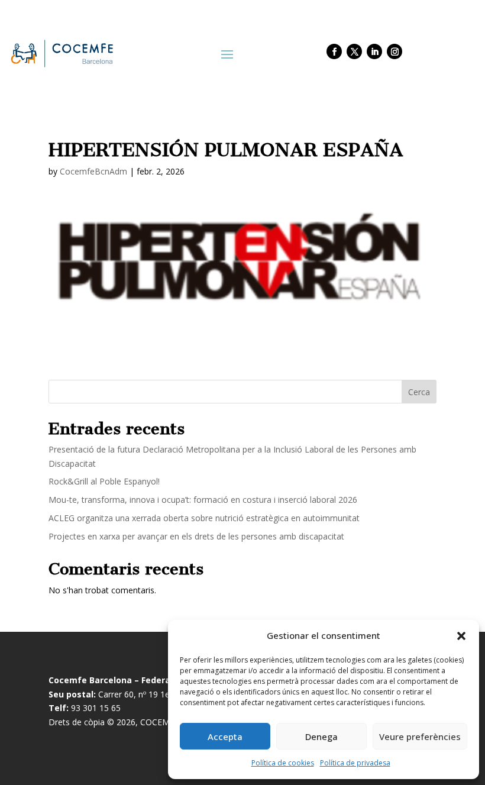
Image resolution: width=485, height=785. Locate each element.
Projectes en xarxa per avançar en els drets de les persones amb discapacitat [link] (196, 536)
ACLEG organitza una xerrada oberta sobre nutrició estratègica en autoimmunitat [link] (204, 518)
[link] (61, 53)
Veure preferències (420, 736)
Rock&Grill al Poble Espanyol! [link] (104, 481)
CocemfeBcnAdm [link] (93, 171)
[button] (461, 636)
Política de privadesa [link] (355, 763)
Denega (321, 736)
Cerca (419, 392)
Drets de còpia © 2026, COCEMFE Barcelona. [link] (135, 722)
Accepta (225, 736)
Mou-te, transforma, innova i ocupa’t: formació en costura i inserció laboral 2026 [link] (202, 499)
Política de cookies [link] (282, 763)
